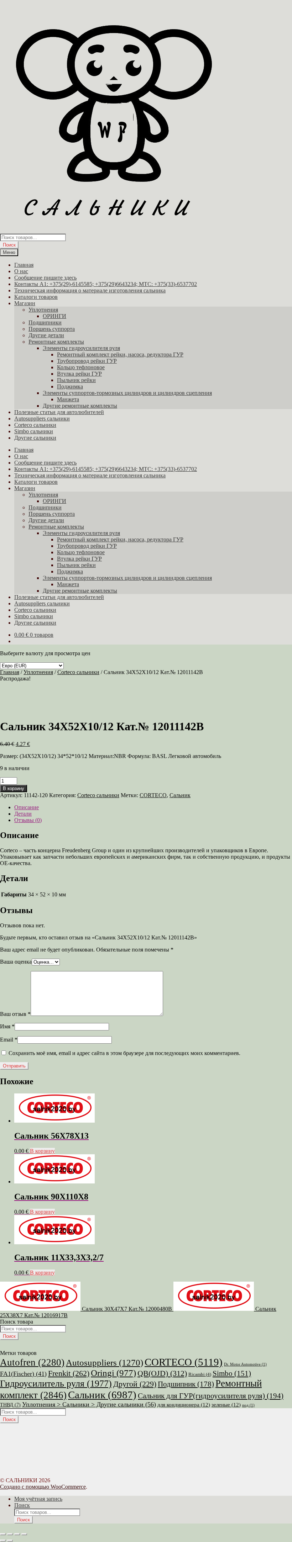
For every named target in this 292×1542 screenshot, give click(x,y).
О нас (21, 271)
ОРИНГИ (54, 316)
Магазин (24, 303)
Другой (134, 1384)
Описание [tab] (26, 807)
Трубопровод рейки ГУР (87, 361)
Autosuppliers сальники (42, 418)
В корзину (13, 788)
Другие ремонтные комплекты (80, 406)
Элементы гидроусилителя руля (81, 348)
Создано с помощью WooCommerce (43, 1487)
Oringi (113, 1373)
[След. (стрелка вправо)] (10, 1541)
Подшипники (45, 322)
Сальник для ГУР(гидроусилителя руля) (210, 1396)
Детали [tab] (23, 814)
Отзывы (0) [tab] (28, 820)
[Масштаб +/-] (3, 1534)
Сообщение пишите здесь (45, 278)
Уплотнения (43, 310)
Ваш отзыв (15, 1014)
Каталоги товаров (36, 297)
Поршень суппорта (51, 329)
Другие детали (46, 335)
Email (8, 1040)
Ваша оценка (16, 962)
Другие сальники (35, 438)
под (248, 1405)
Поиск (9, 245)
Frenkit (68, 1373)
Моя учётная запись (38, 1499)
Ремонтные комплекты (56, 342)
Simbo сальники (33, 431)
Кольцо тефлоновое (81, 367)
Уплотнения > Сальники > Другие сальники (89, 1404)
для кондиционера (183, 1405)
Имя (7, 1026)
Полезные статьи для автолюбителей (59, 412)
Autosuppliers (104, 1362)
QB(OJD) (162, 1373)
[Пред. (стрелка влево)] (3, 1541)
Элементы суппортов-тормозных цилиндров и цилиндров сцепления (127, 393)
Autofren (32, 1362)
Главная (23, 265)
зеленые (226, 1405)
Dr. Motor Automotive (245, 1364)
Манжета (68, 399)
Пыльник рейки (76, 380)
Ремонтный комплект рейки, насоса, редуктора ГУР (120, 354)
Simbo (232, 1373)
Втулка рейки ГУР (79, 374)
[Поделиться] (17, 1534)
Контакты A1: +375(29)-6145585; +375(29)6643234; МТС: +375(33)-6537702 (105, 284)
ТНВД (10, 1405)
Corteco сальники (35, 425)
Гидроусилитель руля (56, 1383)
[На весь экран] (10, 1534)
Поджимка (70, 386)
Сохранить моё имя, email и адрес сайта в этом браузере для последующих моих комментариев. (124, 1053)
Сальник (180, 795)
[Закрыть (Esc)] (24, 1534)
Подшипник (186, 1384)
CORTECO (153, 795)
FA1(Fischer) (23, 1373)
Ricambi (199, 1374)
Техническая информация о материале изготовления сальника (90, 290)
